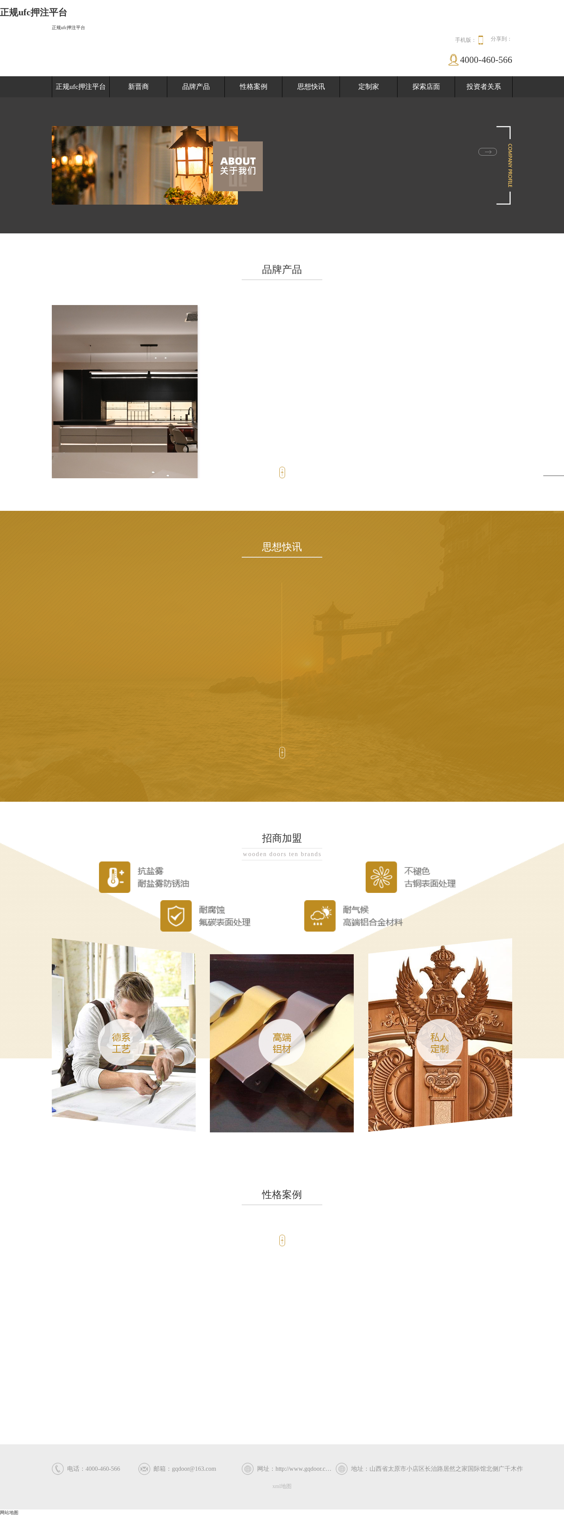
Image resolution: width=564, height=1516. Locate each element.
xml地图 (282, 1486)
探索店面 (426, 86)
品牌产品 (196, 86)
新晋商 (138, 86)
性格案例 (253, 86)
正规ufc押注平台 (68, 27)
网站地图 (9, 1512)
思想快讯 (311, 86)
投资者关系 (484, 86)
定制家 (368, 86)
